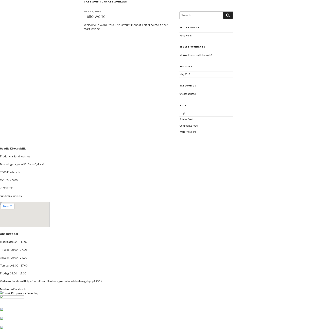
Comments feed (188, 125)
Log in (182, 113)
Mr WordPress (187, 55)
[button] (13, 289)
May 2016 (184, 74)
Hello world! (95, 16)
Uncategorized (187, 93)
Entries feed (186, 119)
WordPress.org (187, 131)
